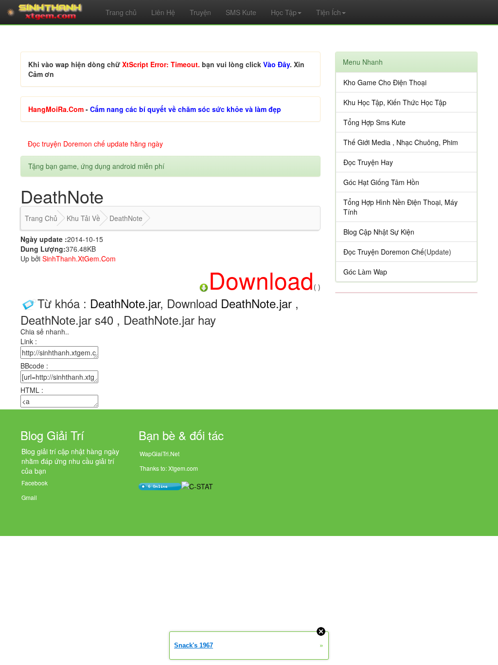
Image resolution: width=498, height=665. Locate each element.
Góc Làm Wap (365, 272)
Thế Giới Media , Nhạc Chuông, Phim (400, 142)
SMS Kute (241, 12)
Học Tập (284, 12)
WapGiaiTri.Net (159, 453)
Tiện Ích (328, 12)
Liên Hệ (163, 12)
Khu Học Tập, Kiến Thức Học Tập (394, 102)
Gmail (29, 497)
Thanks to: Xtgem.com (169, 468)
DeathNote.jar (125, 303)
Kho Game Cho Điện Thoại (385, 82)
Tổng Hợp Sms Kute (374, 122)
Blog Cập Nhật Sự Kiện (378, 232)
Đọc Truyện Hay (368, 162)
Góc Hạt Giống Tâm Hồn (381, 182)
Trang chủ (121, 12)
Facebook (34, 483)
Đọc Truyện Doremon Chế (383, 252)
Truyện (200, 12)
